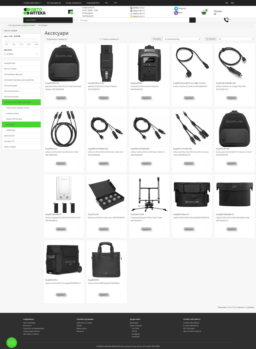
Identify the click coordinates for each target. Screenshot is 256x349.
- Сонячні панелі (11, 113)
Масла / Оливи (10, 68)
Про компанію (29, 323)
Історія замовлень (191, 325)
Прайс (79, 325)
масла (139, 346)
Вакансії (80, 331)
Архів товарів (10, 146)
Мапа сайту (82, 328)
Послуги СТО (9, 141)
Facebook (135, 336)
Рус (226, 2)
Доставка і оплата (31, 334)
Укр (232, 2)
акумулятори (130, 346)
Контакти (27, 325)
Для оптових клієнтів (192, 331)
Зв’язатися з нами (84, 323)
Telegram (182, 8)
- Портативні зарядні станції (16, 108)
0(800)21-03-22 (138, 8)
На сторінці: (210, 39)
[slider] (6, 40)
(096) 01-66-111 (139, 13)
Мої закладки (189, 328)
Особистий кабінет (191, 323)
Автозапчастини (11, 96)
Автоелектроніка (11, 91)
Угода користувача (31, 331)
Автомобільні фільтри (13, 74)
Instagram (135, 334)
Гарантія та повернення (33, 328)
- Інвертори (9, 130)
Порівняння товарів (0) (56, 39)
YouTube (135, 328)
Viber (180, 12)
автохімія (147, 346)
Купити (61, 98)
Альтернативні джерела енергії (17, 102)
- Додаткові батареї (13, 119)
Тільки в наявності (110, 39)
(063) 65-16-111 (139, 16)
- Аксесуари (9, 124)
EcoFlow (22, 54)
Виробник (134, 323)
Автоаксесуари (10, 85)
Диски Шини (9, 135)
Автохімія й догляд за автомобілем (19, 80)
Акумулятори (9, 63)
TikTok (134, 331)
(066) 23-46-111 (139, 10)
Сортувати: (157, 39)
